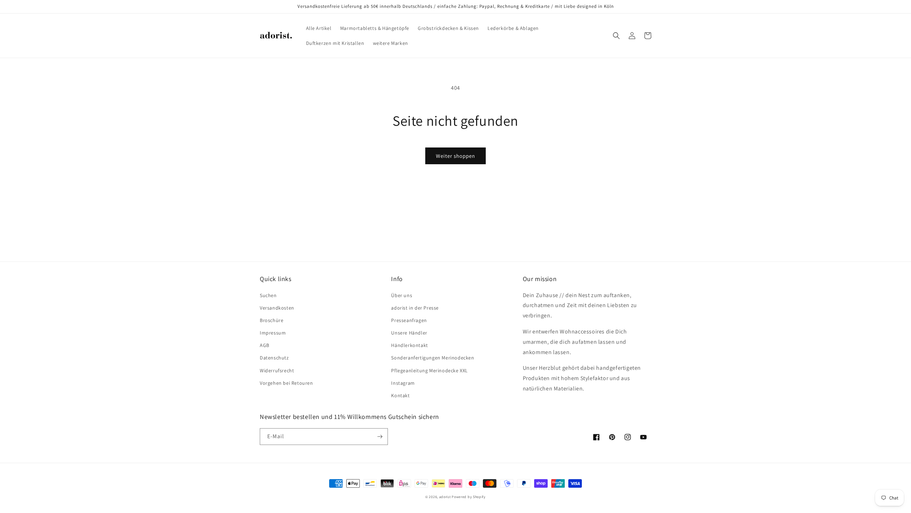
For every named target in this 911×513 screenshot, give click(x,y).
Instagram (403, 383)
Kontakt (400, 395)
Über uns (401, 295)
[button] (616, 35)
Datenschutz (274, 357)
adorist (445, 496)
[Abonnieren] (380, 436)
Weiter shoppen (455, 155)
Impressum (273, 333)
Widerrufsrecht (277, 370)
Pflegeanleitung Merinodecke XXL (429, 370)
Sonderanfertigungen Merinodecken (432, 357)
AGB (264, 345)
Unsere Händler (409, 333)
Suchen (268, 295)
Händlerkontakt (409, 345)
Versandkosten (277, 308)
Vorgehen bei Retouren (286, 383)
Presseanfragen (409, 320)
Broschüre (271, 320)
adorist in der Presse (415, 308)
